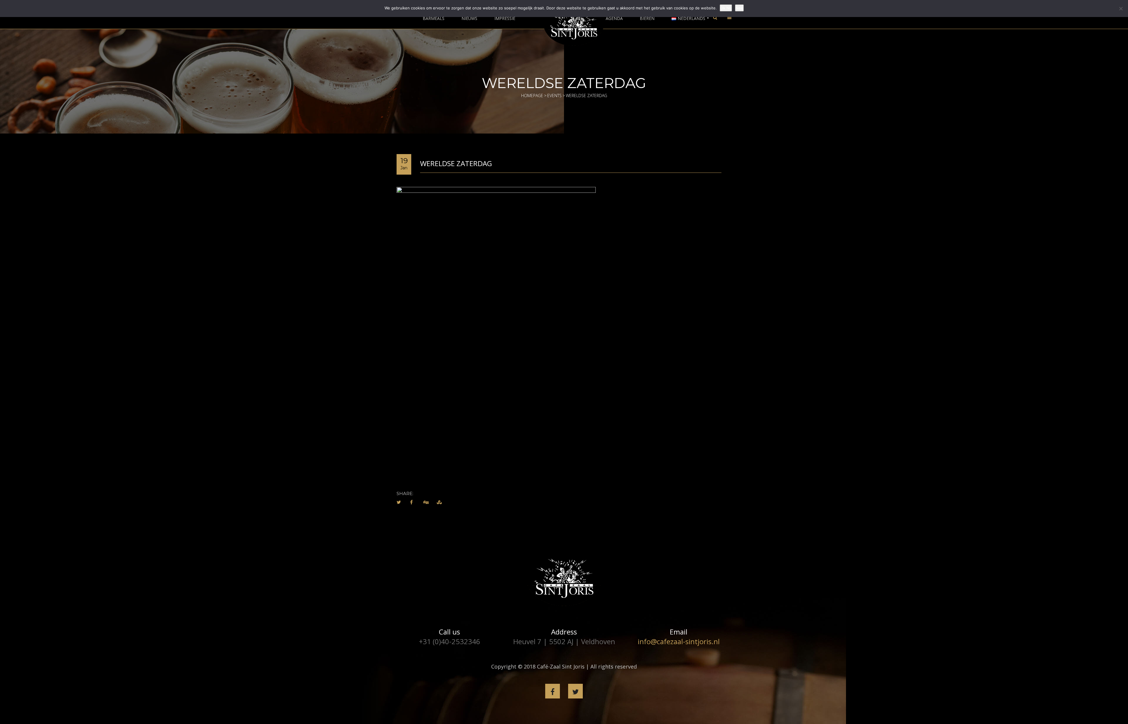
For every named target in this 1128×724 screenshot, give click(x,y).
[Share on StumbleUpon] (439, 502)
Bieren (647, 18)
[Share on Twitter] (399, 502)
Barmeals (433, 18)
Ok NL (725, 8)
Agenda (614, 18)
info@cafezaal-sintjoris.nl (679, 641)
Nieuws (469, 18)
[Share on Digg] (426, 502)
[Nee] (1121, 8)
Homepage (532, 95)
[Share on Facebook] (411, 502)
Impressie (504, 18)
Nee (739, 8)
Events (554, 95)
